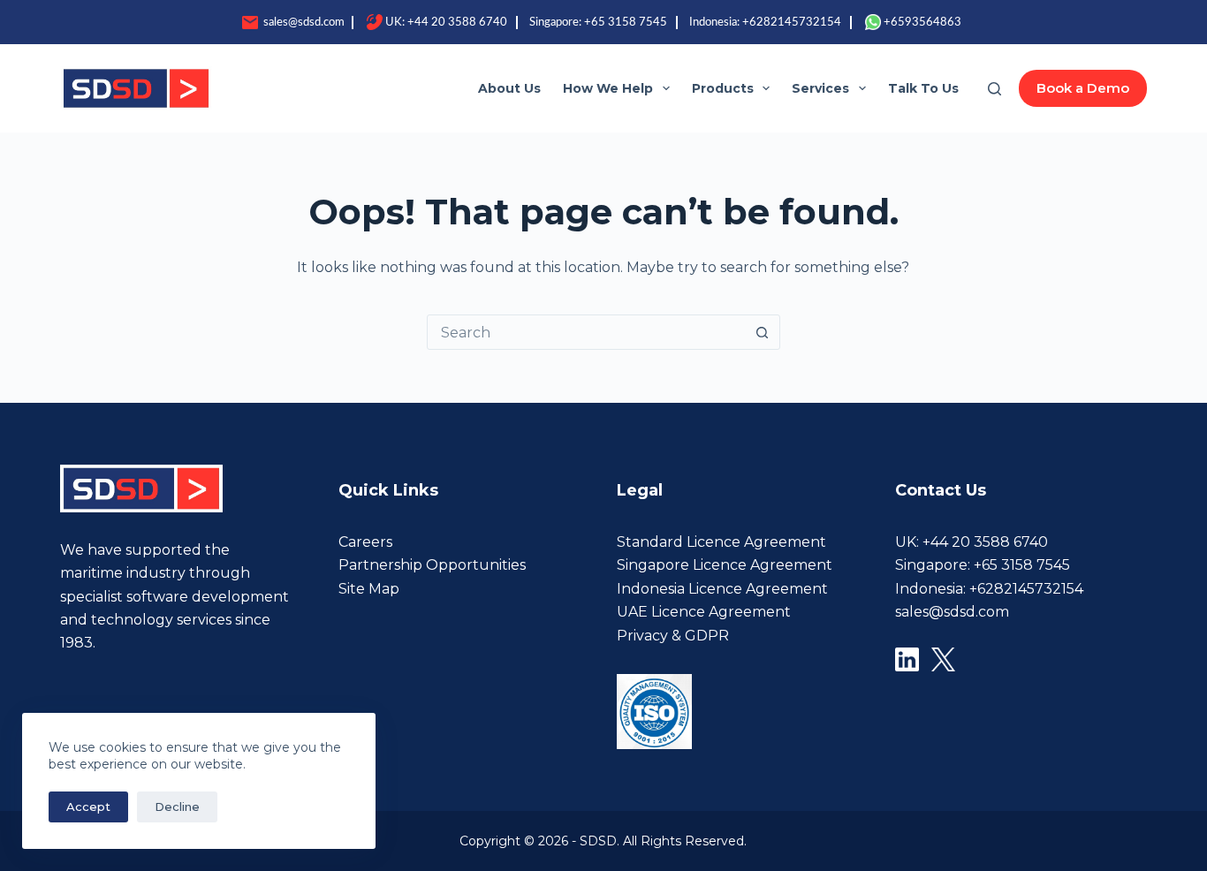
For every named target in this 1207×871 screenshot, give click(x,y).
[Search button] (762, 332)
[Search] (994, 88)
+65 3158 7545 (625, 22)
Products (723, 88)
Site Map (368, 588)
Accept (88, 806)
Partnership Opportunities (432, 565)
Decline (177, 806)
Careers (365, 542)
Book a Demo (1082, 88)
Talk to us (923, 88)
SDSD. (601, 841)
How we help (608, 88)
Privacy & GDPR (673, 635)
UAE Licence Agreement (704, 611)
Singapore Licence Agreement (724, 565)
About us (509, 88)
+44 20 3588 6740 (457, 22)
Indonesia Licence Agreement (722, 588)
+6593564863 (922, 22)
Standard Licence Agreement (721, 542)
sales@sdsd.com (302, 22)
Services (820, 88)
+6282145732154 (791, 22)
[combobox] (587, 332)
